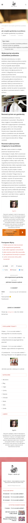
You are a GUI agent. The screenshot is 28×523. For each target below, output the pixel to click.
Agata (4, 35)
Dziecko (5, 394)
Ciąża (4, 387)
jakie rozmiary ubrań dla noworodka (14, 252)
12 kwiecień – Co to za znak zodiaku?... (13, 493)
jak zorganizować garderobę (12, 247)
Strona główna (5, 25)
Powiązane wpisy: (9, 49)
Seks (4, 405)
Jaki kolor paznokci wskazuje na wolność (13, 369)
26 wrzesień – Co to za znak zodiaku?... (14, 500)
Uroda (4, 408)
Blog (4, 383)
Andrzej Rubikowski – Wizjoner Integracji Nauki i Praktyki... (10, 519)
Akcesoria (5, 379)
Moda (4, 401)
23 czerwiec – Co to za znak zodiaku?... (14, 497)
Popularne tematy (9, 326)
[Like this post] (12, 266)
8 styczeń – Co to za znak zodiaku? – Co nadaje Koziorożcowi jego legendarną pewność (13, 340)
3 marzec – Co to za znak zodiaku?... (15, 508)
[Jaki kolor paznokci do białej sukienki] (21, 513)
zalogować (10, 312)
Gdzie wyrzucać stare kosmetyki (13, 245)
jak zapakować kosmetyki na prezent (14, 254)
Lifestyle (5, 397)
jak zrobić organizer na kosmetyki (13, 249)
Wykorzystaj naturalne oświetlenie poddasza (15, 43)
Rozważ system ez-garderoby (11, 45)
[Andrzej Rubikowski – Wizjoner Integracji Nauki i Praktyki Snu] (21, 519)
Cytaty (5, 390)
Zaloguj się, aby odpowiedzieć (17, 292)
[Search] (25, 4)
